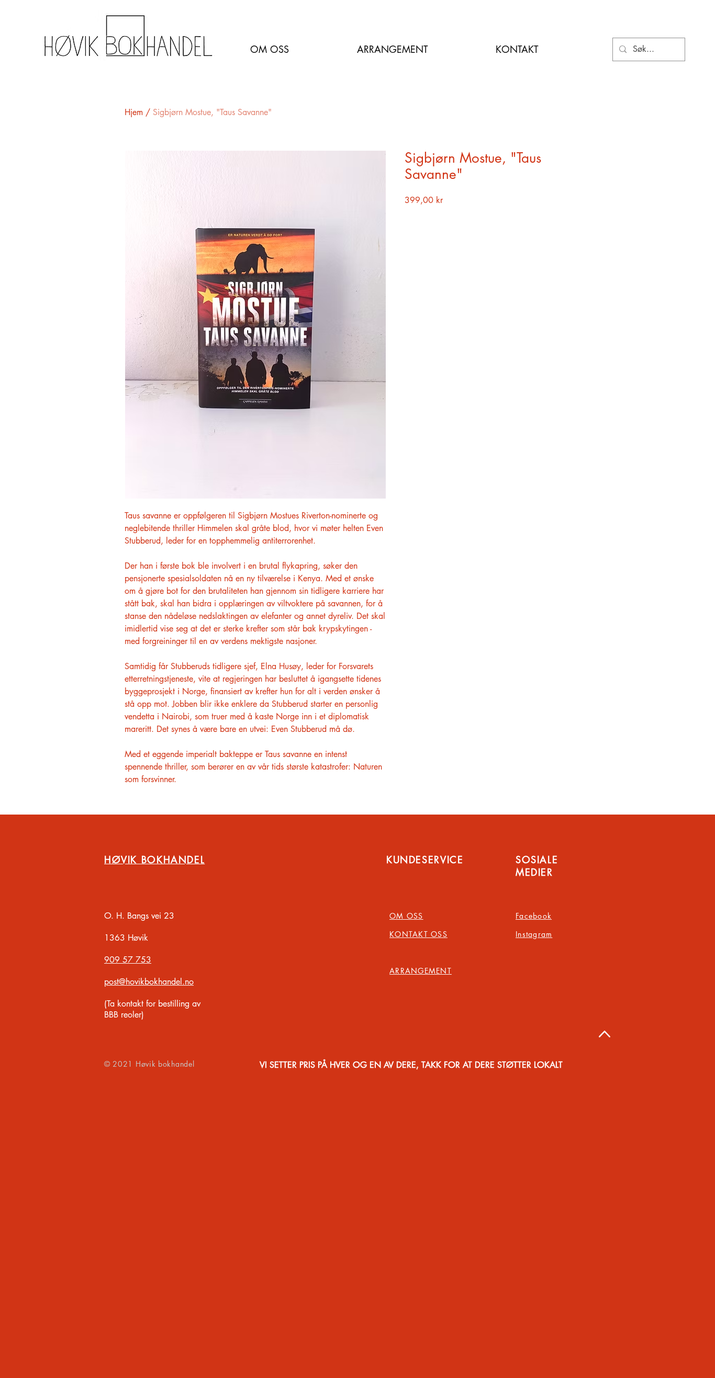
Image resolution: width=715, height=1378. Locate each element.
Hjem (134, 112)
